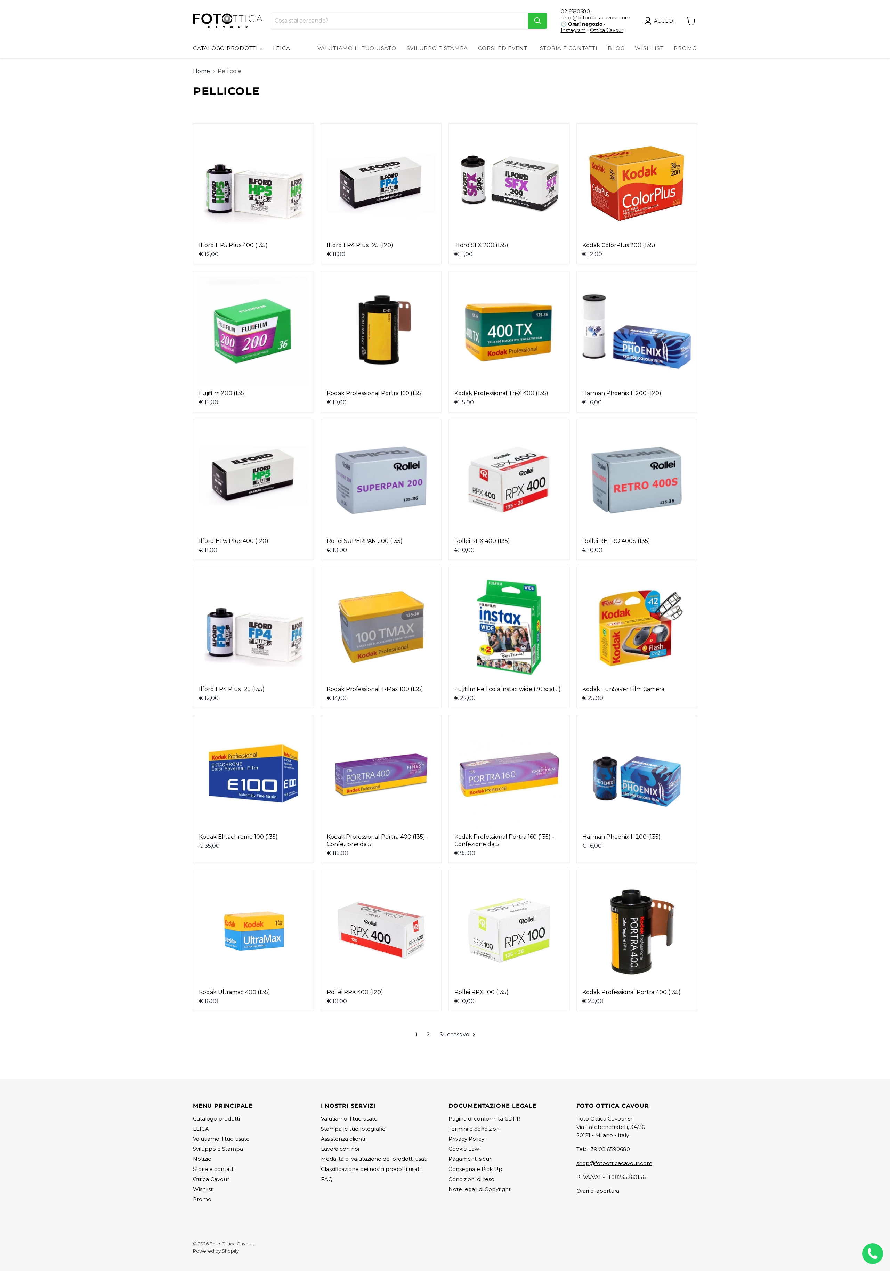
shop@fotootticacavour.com (614, 1163)
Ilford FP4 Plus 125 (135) (232, 689)
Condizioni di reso (471, 1179)
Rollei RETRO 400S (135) (616, 541)
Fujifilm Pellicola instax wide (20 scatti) (507, 689)
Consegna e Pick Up (475, 1169)
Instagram (573, 30)
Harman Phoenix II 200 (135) (621, 836)
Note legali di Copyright (479, 1189)
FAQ (327, 1179)
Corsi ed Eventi (503, 48)
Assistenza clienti (343, 1138)
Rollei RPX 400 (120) (355, 992)
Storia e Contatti (569, 48)
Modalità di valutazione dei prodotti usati (374, 1159)
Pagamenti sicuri (470, 1159)
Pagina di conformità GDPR (484, 1118)
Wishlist (649, 48)
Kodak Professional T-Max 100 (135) (375, 689)
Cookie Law (463, 1149)
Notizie (202, 1159)
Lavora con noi (340, 1149)
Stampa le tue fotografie (353, 1128)
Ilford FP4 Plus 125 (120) (360, 245)
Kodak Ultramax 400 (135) (234, 992)
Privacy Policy (466, 1138)
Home (201, 71)
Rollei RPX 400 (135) (482, 541)
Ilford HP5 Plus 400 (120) (233, 541)
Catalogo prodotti (226, 48)
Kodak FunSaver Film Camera (623, 689)
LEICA (281, 48)
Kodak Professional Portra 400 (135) (631, 992)
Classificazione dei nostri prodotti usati (371, 1169)
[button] (661, 21)
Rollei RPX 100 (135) (481, 992)
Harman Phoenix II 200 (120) (621, 393)
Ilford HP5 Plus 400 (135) (233, 245)
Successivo (455, 1034)
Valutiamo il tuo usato (356, 48)
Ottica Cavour (606, 30)
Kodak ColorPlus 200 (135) (618, 245)
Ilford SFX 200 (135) (481, 245)
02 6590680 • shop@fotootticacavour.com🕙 (595, 17)
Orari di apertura (597, 1191)
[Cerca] (537, 21)
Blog (616, 48)
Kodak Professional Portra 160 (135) (375, 393)
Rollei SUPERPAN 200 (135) (365, 541)
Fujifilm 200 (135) (222, 393)
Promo (685, 48)
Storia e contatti (214, 1169)
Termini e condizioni (474, 1128)
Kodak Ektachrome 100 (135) (238, 836)
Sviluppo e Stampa (437, 48)
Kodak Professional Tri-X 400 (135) (501, 393)
